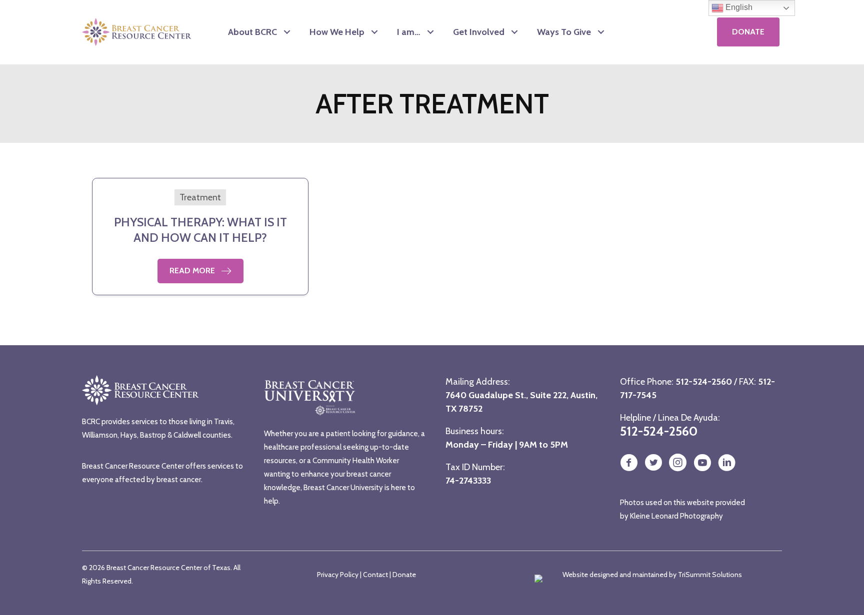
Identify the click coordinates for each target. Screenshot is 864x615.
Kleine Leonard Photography (676, 516)
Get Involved (478, 31)
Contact (375, 574)
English (738, 7)
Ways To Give (564, 31)
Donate (404, 574)
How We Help (337, 31)
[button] (286, 31)
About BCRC (252, 31)
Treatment (200, 197)
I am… (408, 31)
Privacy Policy (337, 574)
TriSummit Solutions (710, 574)
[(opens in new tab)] (665, 31)
